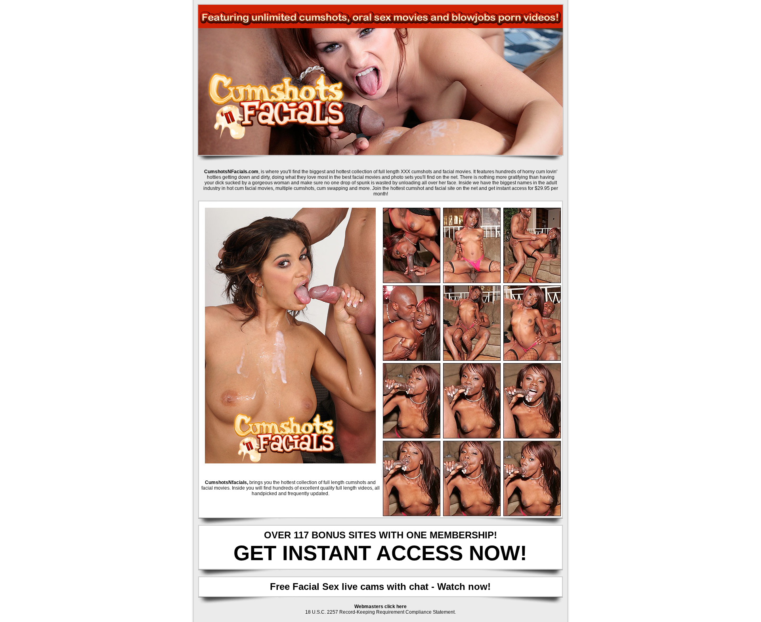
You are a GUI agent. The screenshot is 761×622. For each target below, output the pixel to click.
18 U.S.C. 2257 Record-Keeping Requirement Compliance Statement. (380, 612)
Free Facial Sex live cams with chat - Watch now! (380, 586)
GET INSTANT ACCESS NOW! (380, 553)
